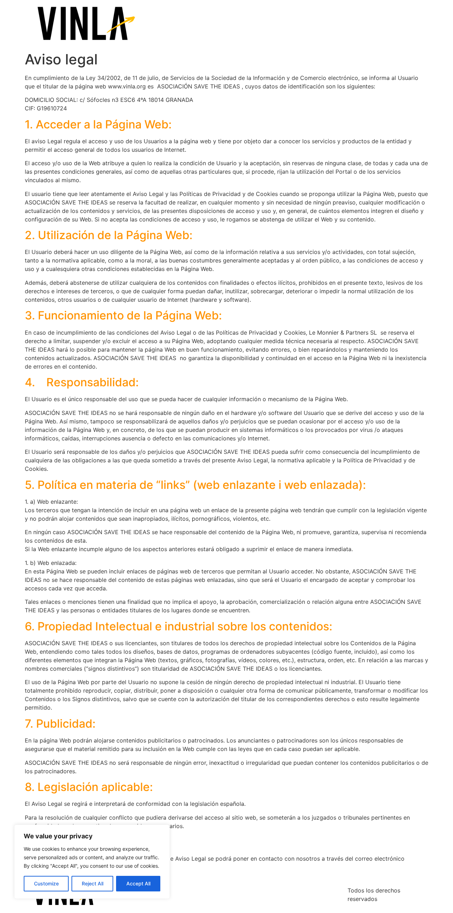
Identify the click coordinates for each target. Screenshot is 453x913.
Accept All (138, 883)
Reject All (92, 883)
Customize (46, 883)
